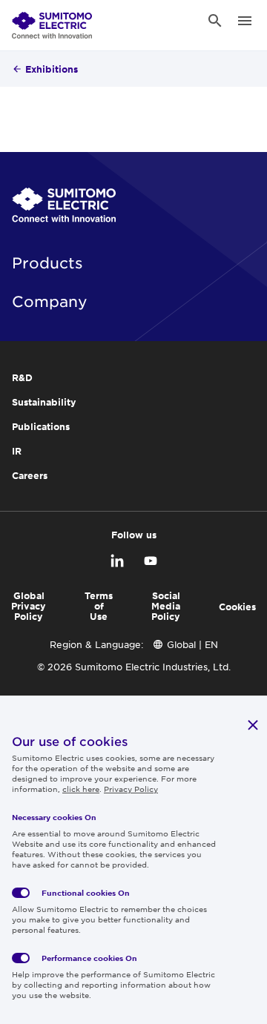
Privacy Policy (131, 788)
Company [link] (50, 301)
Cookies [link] (237, 606)
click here (80, 788)
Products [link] (47, 262)
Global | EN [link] (192, 644)
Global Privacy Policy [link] (28, 605)
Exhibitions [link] (51, 69)
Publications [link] (41, 426)
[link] (52, 20)
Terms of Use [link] (99, 605)
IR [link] (17, 451)
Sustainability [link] (44, 402)
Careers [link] (29, 475)
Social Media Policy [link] (165, 605)
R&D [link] (22, 377)
